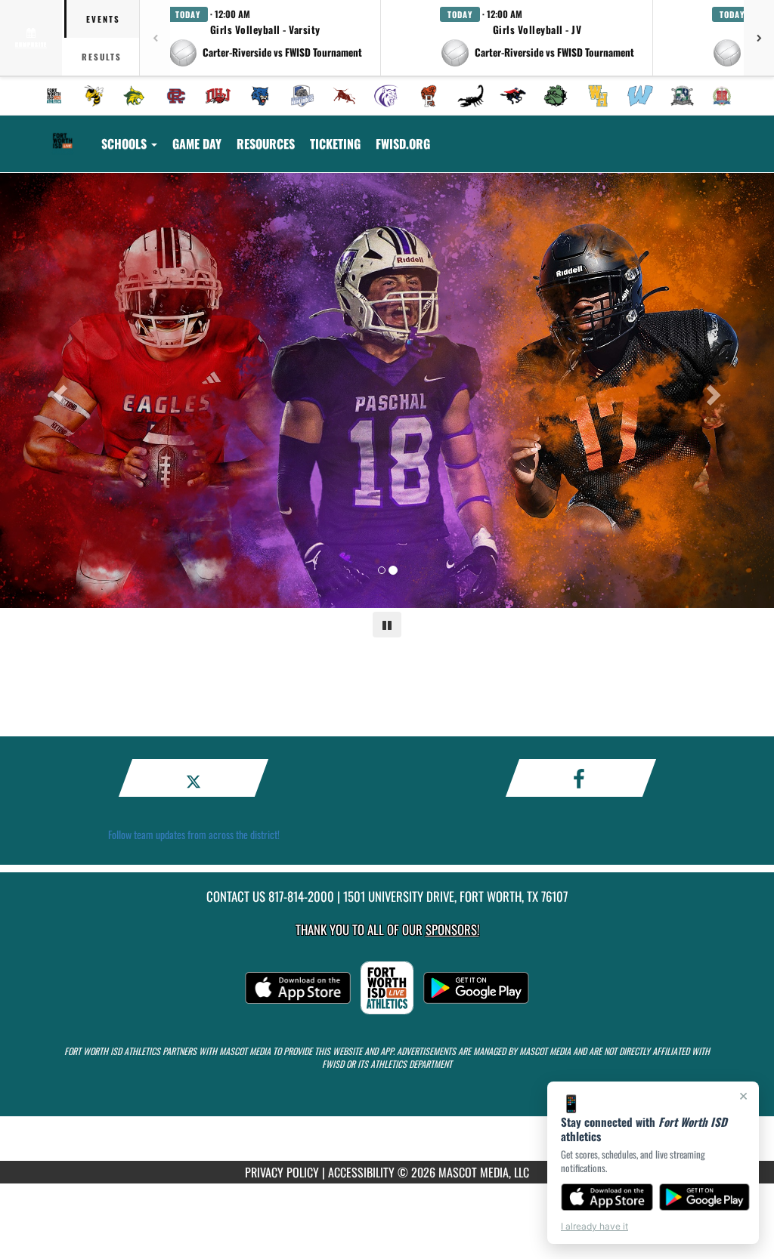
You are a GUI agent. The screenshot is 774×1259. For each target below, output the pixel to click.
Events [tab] (103, 19)
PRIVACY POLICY (282, 1172)
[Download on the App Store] (607, 1197)
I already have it (594, 1226)
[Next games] (759, 38)
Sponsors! (452, 929)
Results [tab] (102, 57)
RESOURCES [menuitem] (266, 143)
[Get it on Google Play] (705, 1197)
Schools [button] (125, 143)
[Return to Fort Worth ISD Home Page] (63, 134)
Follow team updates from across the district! (194, 834)
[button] (265, 38)
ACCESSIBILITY (361, 1172)
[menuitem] (54, 96)
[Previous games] (155, 38)
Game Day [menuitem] (196, 143)
